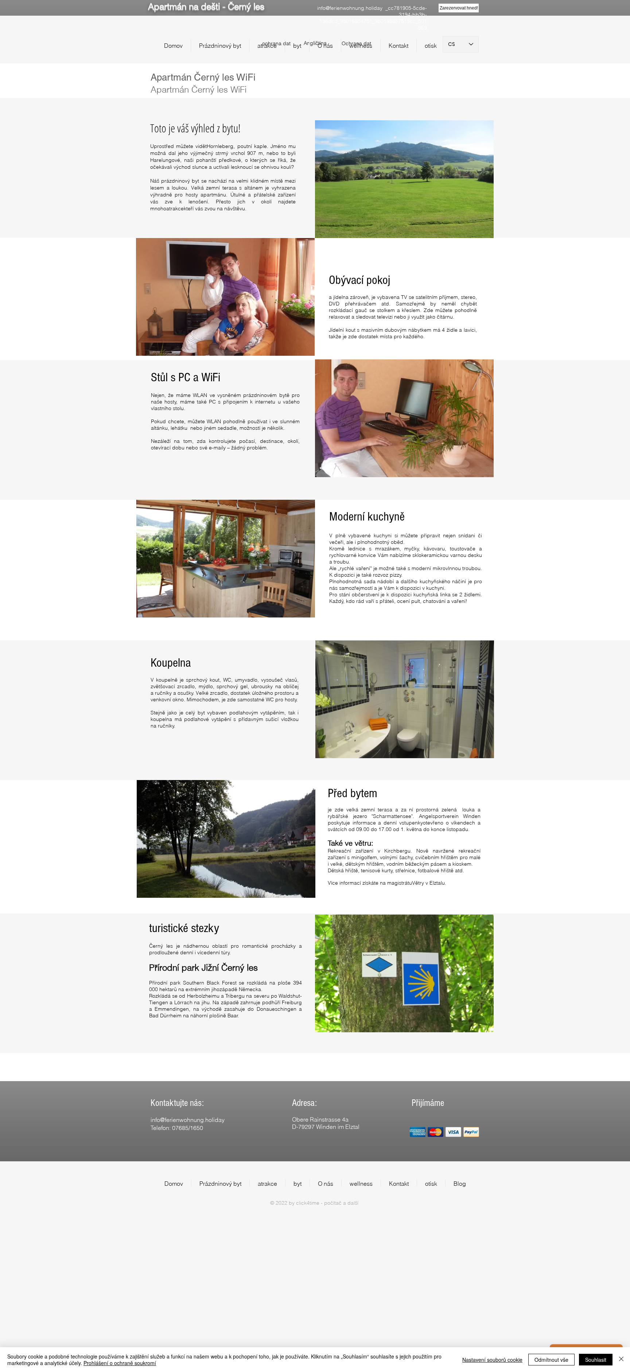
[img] (417, 1132)
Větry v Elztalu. (429, 883)
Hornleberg (220, 146)
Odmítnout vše (551, 1359)
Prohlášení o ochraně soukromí (119, 1363)
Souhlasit (595, 1359)
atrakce (175, 208)
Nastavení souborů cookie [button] (492, 1359)
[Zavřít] (621, 1359)
